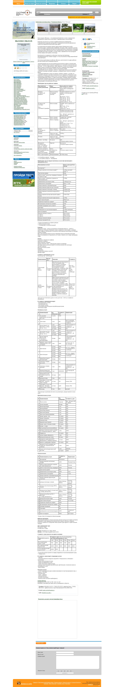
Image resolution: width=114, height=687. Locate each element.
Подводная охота (18, 162)
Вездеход (16, 139)
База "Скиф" (16, 92)
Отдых (15, 164)
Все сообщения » (18, 155)
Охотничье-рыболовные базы (45, 682)
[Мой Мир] (89, 39)
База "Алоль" (17, 79)
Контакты (67, 683)
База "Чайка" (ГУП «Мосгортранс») (22, 96)
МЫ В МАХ (19, 41)
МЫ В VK (28, 41)
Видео (74, 3)
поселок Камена (86, 56)
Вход (99, 685)
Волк (90, 61)
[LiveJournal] (91, 39)
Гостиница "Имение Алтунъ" (20, 98)
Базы (18, 3)
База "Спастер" (17, 93)
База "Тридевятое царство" (20, 95)
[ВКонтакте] (83, 39)
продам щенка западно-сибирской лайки (23, 148)
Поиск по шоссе (41, 3)
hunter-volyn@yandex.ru (48, 590)
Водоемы (52, 3)
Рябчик (84, 63)
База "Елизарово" (18, 83)
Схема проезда (42, 580)
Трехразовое (85, 76)
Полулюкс (87, 73)
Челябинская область (19, 120)
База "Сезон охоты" (18, 91)
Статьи (63, 3)
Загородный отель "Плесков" (20, 102)
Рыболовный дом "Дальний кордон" (22, 109)
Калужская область (18, 123)
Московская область (18, 116)
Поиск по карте (29, 3)
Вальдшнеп (85, 61)
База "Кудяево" (17, 88)
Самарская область (18, 124)
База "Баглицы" (17, 80)
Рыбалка (16, 163)
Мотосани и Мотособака (19, 142)
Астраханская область (19, 115)
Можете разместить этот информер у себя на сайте (23, 62)
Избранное (85, 14)
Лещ (83, 66)
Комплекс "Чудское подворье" (20, 104)
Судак (93, 66)
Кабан (84, 62)
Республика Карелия (18, 117)
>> (95, 29)
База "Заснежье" (17, 85)
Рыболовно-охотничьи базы (43, 22)
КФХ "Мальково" (17, 105)
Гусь (96, 61)
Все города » (17, 132)
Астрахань (47, 14)
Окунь (86, 66)
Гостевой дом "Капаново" (19, 97)
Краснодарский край (18, 118)
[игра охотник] (24, 186)
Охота (15, 161)
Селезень (88, 63)
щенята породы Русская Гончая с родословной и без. (21, 153)
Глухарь (93, 61)
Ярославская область (19, 122)
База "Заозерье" (17, 84)
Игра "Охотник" (53, 683)
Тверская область (18, 119)
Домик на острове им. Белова (20, 100)
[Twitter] (85, 39)
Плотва (90, 66)
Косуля (87, 62)
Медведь (94, 62)
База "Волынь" (17, 82)
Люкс (83, 73)
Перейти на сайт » (46, 592)
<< (36, 29)
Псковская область (56, 22)
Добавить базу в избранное (91, 47)
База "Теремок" (17, 94)
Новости (35, 682)
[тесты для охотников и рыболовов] (24, 178)
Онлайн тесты (61, 683)
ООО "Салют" (17, 106)
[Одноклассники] (87, 39)
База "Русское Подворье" (19, 90)
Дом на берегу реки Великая (20, 99)
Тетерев (93, 63)
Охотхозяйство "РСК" (19, 108)
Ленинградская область (19, 121)
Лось (91, 62)
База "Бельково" (17, 81)
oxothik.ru (90, 684)
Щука (96, 66)
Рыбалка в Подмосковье (19, 167)
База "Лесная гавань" (19, 89)
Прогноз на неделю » (23, 59)
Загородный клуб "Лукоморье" (21, 101)
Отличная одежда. (18, 145)
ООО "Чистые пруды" (19, 107)
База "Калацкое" (17, 86)
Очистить (91, 14)
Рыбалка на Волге (18, 166)
